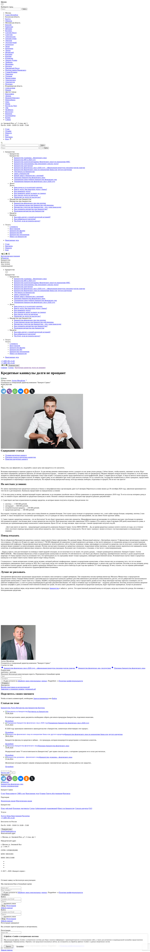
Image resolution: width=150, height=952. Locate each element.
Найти (24, 9)
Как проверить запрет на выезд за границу (30, 193)
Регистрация (11, 906)
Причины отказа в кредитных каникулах (20, 457)
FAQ (90, 808)
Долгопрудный (11, 42)
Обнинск (8, 21)
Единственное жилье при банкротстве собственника (34, 205)
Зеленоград (9, 44)
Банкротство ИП (16, 233)
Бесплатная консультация (10, 256)
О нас (7, 129)
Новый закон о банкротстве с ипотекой (28, 175)
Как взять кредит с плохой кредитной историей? (32, 217)
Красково (8, 54)
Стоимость (14, 227)
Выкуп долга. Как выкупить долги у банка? (30, 189)
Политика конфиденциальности (10, 877)
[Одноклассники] (26, 391)
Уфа (6, 108)
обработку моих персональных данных (32, 681)
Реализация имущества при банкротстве (29, 211)
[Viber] (9, 391)
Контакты (9, 137)
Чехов (7, 46)
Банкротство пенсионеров (19, 235)
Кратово (8, 56)
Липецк (8, 96)
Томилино (9, 74)
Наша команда (11, 793)
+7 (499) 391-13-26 (8, 361)
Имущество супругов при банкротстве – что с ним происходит (37, 207)
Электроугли (10, 82)
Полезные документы (21, 808)
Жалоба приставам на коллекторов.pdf (15, 687)
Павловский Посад (12, 68)
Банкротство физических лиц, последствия (94, 668)
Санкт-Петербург (11, 15)
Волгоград (9, 112)
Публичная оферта (143, 877)
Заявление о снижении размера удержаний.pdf (18, 689)
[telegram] (2, 254)
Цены (9, 816)
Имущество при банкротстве (27, 708)
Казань (7, 118)
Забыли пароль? (7, 908)
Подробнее (9, 721)
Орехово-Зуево (10, 39)
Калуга (8, 19)
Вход (7, 139)
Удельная (8, 76)
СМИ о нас (21, 793)
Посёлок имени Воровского (15, 70)
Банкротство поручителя (23, 166)
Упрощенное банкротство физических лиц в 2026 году (34, 181)
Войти (54, 698)
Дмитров (8, 40)
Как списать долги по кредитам (26, 195)
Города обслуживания (54, 793)
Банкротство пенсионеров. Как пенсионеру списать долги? (36, 164)
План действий (6, 808)
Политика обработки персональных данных (14, 875)
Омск (7, 102)
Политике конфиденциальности (71, 681)
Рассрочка (26, 816)
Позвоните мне (14, 365)
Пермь (7, 104)
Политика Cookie (99, 877)
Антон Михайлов (18, 380)
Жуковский (9, 52)
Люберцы (9, 62)
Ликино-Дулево (11, 60)
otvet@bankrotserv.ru (8, 831)
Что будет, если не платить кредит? (27, 221)
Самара (8, 119)
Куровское (9, 58)
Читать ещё (5, 773)
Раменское (9, 27)
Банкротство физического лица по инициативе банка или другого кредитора (43, 170)
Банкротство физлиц (17, 231)
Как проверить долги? (22, 191)
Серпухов (9, 35)
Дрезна (8, 50)
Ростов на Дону (11, 106)
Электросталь (10, 37)
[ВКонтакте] (20, 391)
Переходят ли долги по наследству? (27, 197)
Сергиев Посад (11, 33)
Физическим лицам (8, 801)
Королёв (8, 25)
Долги (13, 708)
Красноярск (9, 94)
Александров (10, 88)
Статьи (32, 808)
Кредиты (41, 708)
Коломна (8, 31)
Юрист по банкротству (18, 236)
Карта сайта (57, 877)
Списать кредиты (81, 808)
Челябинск (9, 110)
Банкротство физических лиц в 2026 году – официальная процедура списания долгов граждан (49, 168)
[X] (32, 391)
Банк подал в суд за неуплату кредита (28, 187)
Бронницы (9, 48)
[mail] (6, 254)
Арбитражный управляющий (46, 808)
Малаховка (9, 64)
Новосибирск (10, 100)
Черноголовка (10, 78)
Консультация (15, 229)
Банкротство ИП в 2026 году (25, 160)
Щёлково (8, 29)
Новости (8, 133)
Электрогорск (10, 80)
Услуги (3, 816)
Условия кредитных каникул (16, 455)
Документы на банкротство (24, 172)
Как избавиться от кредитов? (25, 219)
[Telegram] (3, 391)
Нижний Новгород (12, 98)
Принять (8, 946)
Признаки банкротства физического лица (29, 177)
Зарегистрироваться (40, 698)
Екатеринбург (10, 116)
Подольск (9, 84)
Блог (7, 135)
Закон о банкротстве (21, 173)
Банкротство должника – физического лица (30, 158)
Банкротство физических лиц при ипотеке (30, 203)
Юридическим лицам (24, 801)
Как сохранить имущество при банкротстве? (31, 209)
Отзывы (8, 131)
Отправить (5, 683)
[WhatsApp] (4, 254)
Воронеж (8, 114)
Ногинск (8, 66)
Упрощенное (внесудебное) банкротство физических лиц (35, 179)
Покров (8, 90)
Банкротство (6, 708)
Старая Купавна (11, 72)
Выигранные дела (12, 240)
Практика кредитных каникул (16, 459)
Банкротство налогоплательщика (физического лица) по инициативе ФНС (42, 162)
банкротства (54, 588)
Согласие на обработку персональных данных (135, 875)
